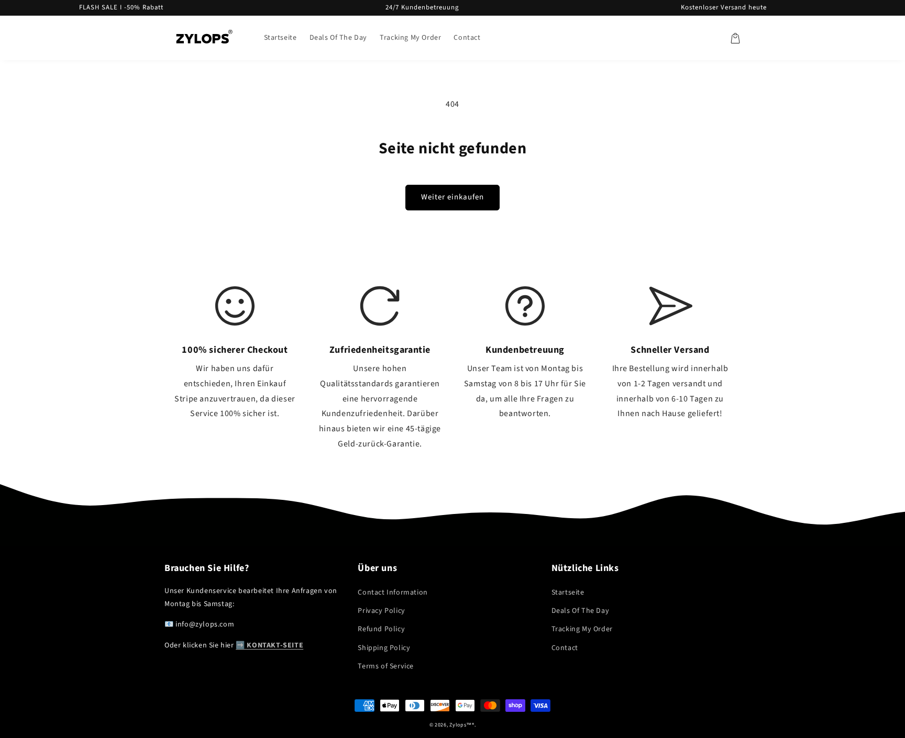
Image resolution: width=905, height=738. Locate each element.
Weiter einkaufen (452, 197)
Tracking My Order (582, 629)
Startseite (567, 592)
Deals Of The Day (580, 611)
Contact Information (392, 592)
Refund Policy (381, 629)
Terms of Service (386, 666)
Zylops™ (460, 725)
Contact (564, 648)
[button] (735, 38)
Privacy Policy (381, 611)
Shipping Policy (384, 648)
